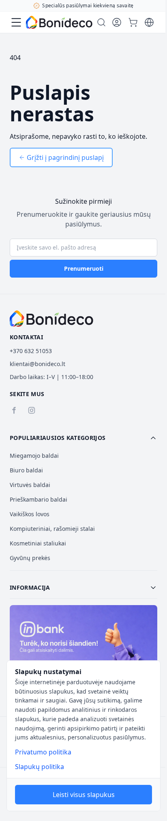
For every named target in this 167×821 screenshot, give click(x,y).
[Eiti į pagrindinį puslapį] (59, 22)
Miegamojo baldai (34, 455)
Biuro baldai (26, 470)
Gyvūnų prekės (30, 558)
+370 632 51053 (31, 351)
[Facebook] (13, 410)
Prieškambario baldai (38, 499)
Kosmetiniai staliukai (38, 543)
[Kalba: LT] (149, 22)
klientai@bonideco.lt (37, 364)
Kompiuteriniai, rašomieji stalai (52, 528)
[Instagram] (31, 410)
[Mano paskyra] (117, 22)
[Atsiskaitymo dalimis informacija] (83, 649)
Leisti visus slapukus (84, 794)
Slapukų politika (39, 766)
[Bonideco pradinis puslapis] (51, 318)
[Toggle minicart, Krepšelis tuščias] (133, 22)
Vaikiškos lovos (29, 514)
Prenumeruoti (83, 268)
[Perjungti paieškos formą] (101, 22)
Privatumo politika (43, 752)
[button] (83, 437)
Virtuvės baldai (30, 485)
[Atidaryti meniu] (16, 22)
